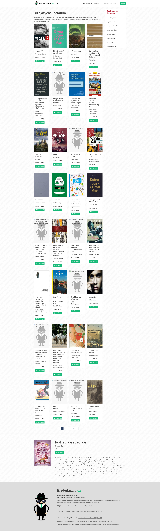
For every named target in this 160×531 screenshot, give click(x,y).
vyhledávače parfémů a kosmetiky (101, 521)
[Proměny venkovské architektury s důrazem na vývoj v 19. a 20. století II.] (41, 282)
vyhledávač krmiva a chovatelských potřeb (90, 518)
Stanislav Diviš (57, 58)
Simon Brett (38, 415)
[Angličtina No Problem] (77, 140)
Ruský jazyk (110, 42)
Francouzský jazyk (112, 30)
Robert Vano (92, 300)
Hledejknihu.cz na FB (93, 511)
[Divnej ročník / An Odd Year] (59, 36)
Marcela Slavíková (58, 367)
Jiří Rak (80, 254)
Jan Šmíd (73, 54)
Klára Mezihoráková (41, 312)
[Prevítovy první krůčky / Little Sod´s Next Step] (41, 392)
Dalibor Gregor (39, 256)
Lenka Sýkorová (75, 355)
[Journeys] (59, 185)
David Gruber (75, 159)
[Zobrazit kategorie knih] (57, 3)
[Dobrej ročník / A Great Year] (94, 185)
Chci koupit (41, 61)
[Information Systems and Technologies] (77, 84)
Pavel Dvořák (93, 109)
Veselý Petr (38, 115)
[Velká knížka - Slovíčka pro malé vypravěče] (77, 185)
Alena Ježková (93, 159)
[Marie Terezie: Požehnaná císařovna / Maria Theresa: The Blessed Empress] (59, 231)
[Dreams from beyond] (94, 336)
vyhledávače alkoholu (113, 524)
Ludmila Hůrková (40, 310)
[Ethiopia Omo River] (94, 392)
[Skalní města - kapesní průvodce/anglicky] (77, 231)
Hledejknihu (46, 3)
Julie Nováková (93, 355)
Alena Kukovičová (94, 161)
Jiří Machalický (93, 60)
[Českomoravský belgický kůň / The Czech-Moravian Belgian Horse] (41, 231)
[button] (97, 3)
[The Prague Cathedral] (41, 140)
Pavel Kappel (75, 357)
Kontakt (68, 511)
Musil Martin (92, 113)
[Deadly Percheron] (59, 392)
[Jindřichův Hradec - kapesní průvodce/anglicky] (94, 84)
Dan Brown (56, 157)
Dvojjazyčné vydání (112, 26)
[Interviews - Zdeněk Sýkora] (77, 336)
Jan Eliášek (74, 254)
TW (101, 511)
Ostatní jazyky (111, 38)
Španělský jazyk (111, 46)
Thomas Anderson (40, 54)
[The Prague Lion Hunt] (94, 140)
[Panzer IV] (41, 36)
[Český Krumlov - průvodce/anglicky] (59, 282)
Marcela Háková (93, 111)
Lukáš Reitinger (57, 306)
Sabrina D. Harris (58, 258)
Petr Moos (74, 105)
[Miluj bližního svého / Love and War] (59, 84)
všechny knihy (112, 18)
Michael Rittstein (94, 254)
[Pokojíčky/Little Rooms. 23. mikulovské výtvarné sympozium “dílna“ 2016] (41, 84)
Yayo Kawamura (75, 207)
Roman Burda (92, 411)
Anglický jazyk (111, 22)
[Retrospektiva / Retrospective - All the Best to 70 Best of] (94, 231)
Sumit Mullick (57, 105)
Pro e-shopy (60, 511)
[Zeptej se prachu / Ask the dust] (77, 392)
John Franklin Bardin (59, 411)
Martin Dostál (93, 205)
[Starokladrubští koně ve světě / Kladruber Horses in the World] (41, 336)
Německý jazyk (111, 34)
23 (74, 428)
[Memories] (94, 282)
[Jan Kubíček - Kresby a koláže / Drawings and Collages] (94, 36)
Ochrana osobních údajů (79, 511)
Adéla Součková (40, 203)
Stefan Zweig (57, 203)
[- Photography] (77, 36)
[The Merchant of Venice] (77, 282)
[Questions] (41, 185)
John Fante (74, 413)
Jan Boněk (38, 159)
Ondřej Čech (56, 56)
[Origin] (59, 140)
